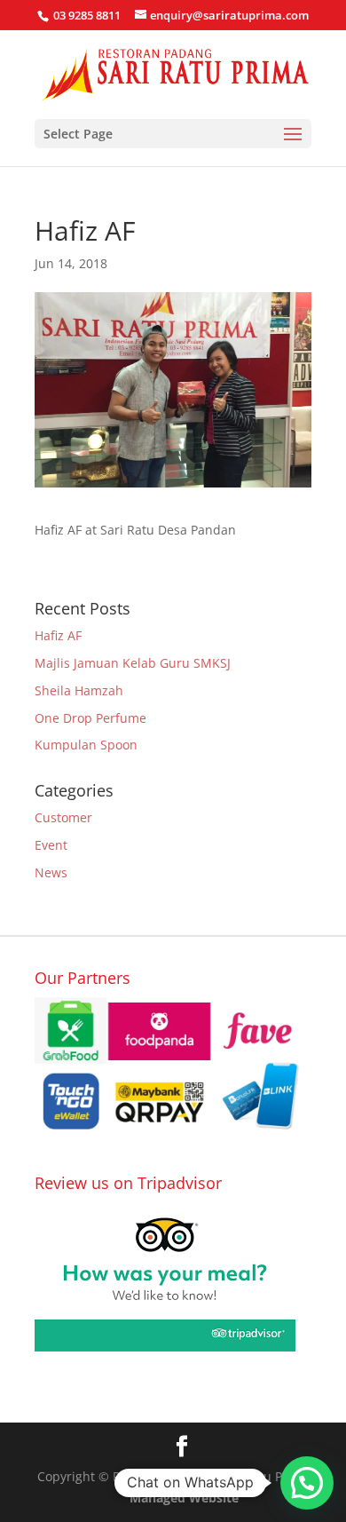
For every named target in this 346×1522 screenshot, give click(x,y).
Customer (63, 817)
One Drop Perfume (90, 717)
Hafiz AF (58, 635)
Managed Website (184, 1497)
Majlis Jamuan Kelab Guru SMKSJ (133, 662)
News (51, 872)
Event (51, 844)
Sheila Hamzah (79, 690)
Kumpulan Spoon (86, 744)
